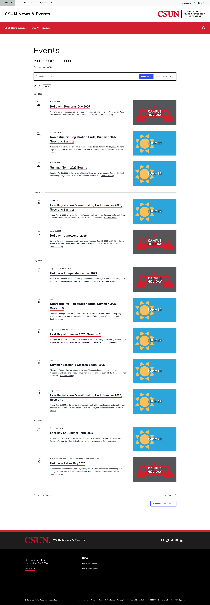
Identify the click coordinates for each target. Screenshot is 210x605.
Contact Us (30, 569)
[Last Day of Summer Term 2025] (154, 439)
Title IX (94, 600)
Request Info (186, 3)
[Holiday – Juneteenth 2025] (154, 242)
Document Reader (165, 600)
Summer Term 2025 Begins (68, 167)
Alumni (53, 3)
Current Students (26, 3)
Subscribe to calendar (162, 503)
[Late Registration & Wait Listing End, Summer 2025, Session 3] (154, 401)
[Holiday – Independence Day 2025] (154, 279)
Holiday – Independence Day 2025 (73, 273)
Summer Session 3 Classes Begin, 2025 (77, 365)
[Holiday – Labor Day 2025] (154, 469)
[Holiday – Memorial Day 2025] (154, 112)
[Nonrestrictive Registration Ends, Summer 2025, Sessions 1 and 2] (154, 143)
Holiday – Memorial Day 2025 (70, 106)
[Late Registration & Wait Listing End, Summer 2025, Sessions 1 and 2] (154, 211)
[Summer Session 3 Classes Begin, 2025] (154, 371)
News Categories (90, 569)
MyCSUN (6, 3)
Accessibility (84, 600)
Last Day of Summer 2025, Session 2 (75, 334)
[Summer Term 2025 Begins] (154, 173)
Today (47, 86)
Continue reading (106, 114)
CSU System (180, 600)
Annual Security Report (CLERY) (143, 600)
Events (46, 27)
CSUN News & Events (27, 13)
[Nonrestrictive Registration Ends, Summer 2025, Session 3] (154, 310)
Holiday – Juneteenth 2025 (68, 235)
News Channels (89, 564)
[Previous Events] (35, 86)
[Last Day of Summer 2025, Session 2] (154, 340)
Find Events (146, 76)
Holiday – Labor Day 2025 (67, 463)
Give (200, 3)
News (33, 27)
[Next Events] (39, 86)
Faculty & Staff (42, 3)
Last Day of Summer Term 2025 (71, 433)
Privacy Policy (122, 600)
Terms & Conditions (107, 600)
